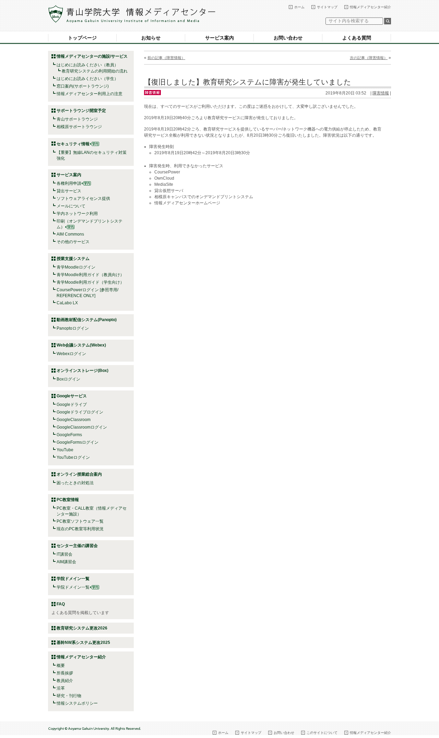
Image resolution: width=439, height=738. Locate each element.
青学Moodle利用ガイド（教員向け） (90, 274)
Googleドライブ (72, 404)
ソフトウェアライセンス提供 (83, 198)
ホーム (299, 7)
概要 (61, 665)
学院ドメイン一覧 (73, 587)
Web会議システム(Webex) (81, 345)
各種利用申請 (69, 183)
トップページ (82, 38)
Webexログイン (71, 353)
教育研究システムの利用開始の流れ (95, 71)
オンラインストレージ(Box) (82, 370)
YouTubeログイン (73, 457)
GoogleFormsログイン (77, 442)
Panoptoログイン (73, 328)
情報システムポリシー (77, 703)
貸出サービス (69, 191)
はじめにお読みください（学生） (87, 78)
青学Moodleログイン (76, 267)
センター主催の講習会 (77, 545)
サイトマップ (327, 7)
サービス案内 (219, 38)
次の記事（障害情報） (369, 58)
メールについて (71, 206)
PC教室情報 (68, 499)
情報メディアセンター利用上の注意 (89, 93)
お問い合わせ (288, 38)
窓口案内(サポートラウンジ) (83, 86)
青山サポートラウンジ (77, 119)
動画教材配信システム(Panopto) (87, 319)
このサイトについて (322, 733)
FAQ (61, 604)
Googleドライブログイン (80, 412)
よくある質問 (356, 38)
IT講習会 (64, 554)
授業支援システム (73, 258)
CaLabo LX (67, 302)
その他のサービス (73, 241)
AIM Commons (70, 234)
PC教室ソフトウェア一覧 (80, 521)
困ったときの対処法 (75, 482)
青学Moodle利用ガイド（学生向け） (90, 282)
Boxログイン (68, 379)
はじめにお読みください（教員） (87, 65)
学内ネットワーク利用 (77, 213)
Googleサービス (72, 396)
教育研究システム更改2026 (82, 628)
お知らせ (151, 38)
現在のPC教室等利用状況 (80, 528)
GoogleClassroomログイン (82, 427)
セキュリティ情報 (73, 143)
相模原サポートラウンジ (79, 126)
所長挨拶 (65, 673)
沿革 (61, 688)
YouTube (65, 449)
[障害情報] (152, 92)
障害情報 (380, 93)
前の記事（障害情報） (166, 58)
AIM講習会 (66, 561)
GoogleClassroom (74, 419)
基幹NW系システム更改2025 (83, 642)
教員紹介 (65, 680)
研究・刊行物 (69, 695)
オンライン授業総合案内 (79, 474)
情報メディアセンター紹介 (370, 7)
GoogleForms (69, 434)
